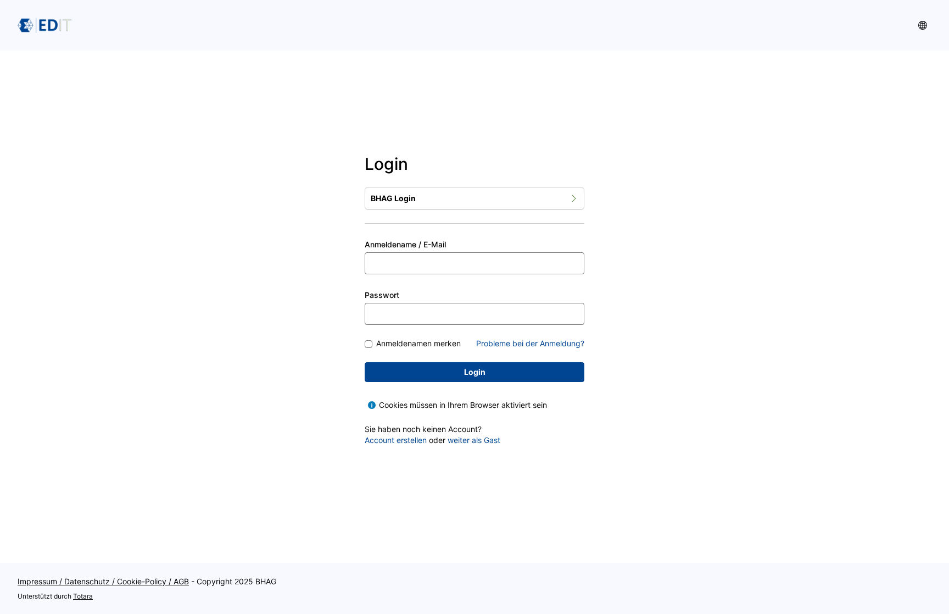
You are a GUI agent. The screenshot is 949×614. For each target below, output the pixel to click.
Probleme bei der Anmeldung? (530, 343)
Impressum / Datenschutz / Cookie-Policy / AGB (103, 581)
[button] (922, 25)
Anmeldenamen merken (418, 344)
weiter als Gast (474, 440)
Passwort (382, 295)
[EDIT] (44, 25)
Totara (83, 596)
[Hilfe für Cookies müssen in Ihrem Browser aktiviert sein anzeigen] (372, 405)
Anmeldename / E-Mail (405, 244)
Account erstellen (396, 440)
